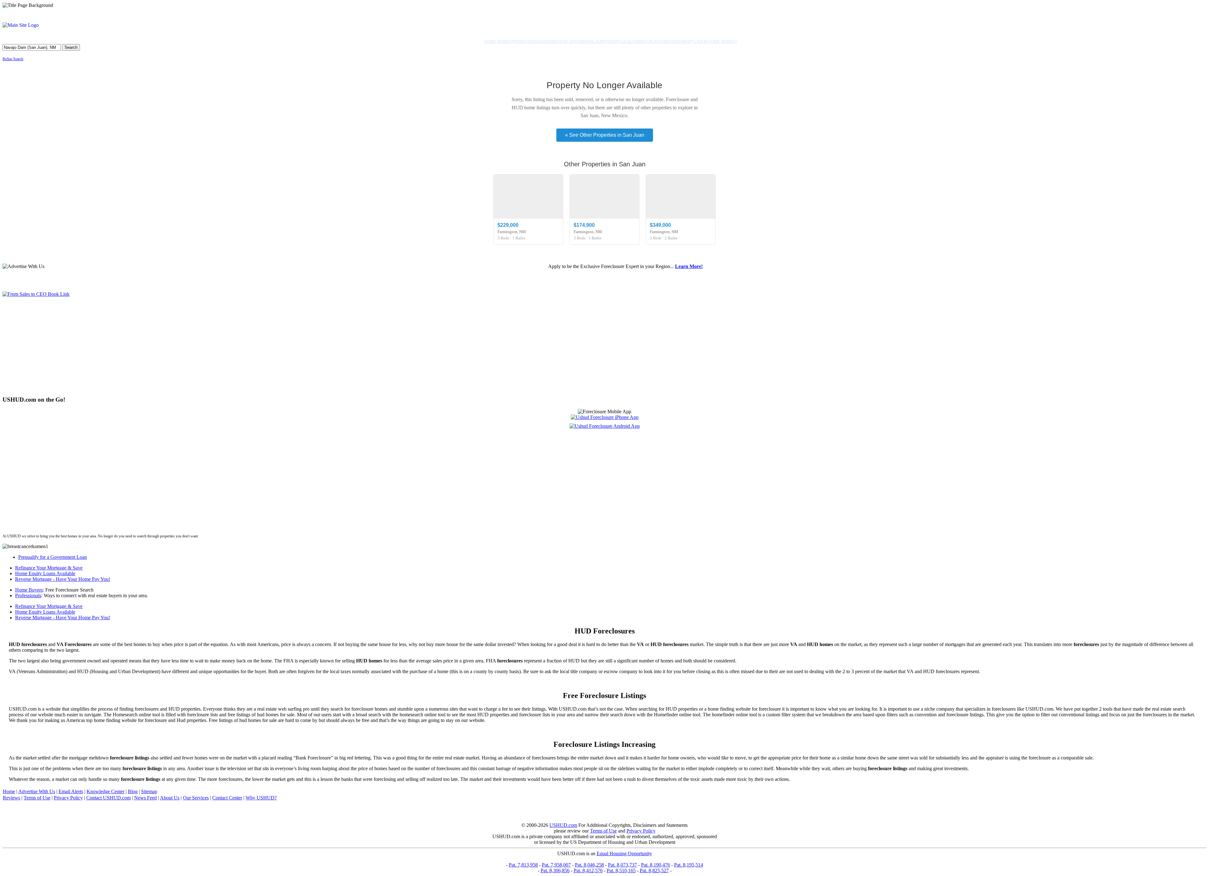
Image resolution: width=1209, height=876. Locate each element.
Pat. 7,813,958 (523, 864)
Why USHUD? (261, 797)
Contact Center (227, 797)
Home (9, 791)
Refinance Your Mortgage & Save (48, 567)
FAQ (660, 41)
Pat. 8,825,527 (654, 870)
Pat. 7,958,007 (556, 864)
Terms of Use (37, 797)
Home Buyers (29, 590)
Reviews (672, 41)
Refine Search (13, 59)
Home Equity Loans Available (45, 573)
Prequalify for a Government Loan (52, 557)
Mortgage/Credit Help (633, 41)
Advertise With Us (36, 791)
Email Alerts (596, 41)
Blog (133, 791)
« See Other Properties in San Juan (604, 135)
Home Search (498, 41)
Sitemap (149, 791)
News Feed (145, 797)
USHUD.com (563, 825)
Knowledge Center (563, 41)
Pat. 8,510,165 (621, 870)
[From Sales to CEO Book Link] (36, 294)
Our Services (196, 797)
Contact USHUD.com (108, 797)
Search (71, 47)
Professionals (527, 41)
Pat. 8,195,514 (688, 864)
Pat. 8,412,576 (588, 870)
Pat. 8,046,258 (589, 864)
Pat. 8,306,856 (555, 870)
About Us (169, 797)
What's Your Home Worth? (709, 41)
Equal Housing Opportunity (624, 853)
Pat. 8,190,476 (655, 864)
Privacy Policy (68, 797)
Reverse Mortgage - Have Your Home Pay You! (62, 579)
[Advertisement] (191, 346)
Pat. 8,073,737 (622, 864)
